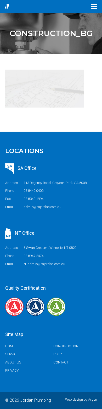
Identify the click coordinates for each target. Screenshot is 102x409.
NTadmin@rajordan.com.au (44, 264)
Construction (65, 346)
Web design (74, 399)
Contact (60, 362)
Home (10, 346)
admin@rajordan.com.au (42, 207)
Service (11, 354)
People (59, 354)
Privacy (12, 370)
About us (13, 362)
